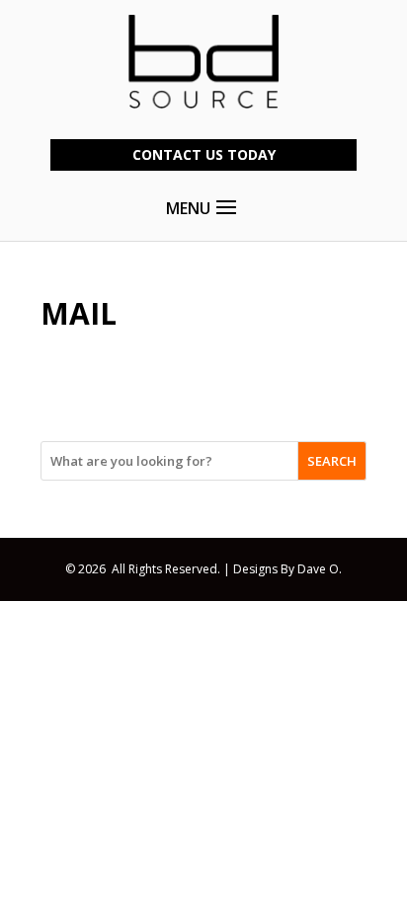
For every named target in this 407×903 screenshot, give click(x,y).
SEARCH (332, 461)
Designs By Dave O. (287, 569)
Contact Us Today (204, 154)
